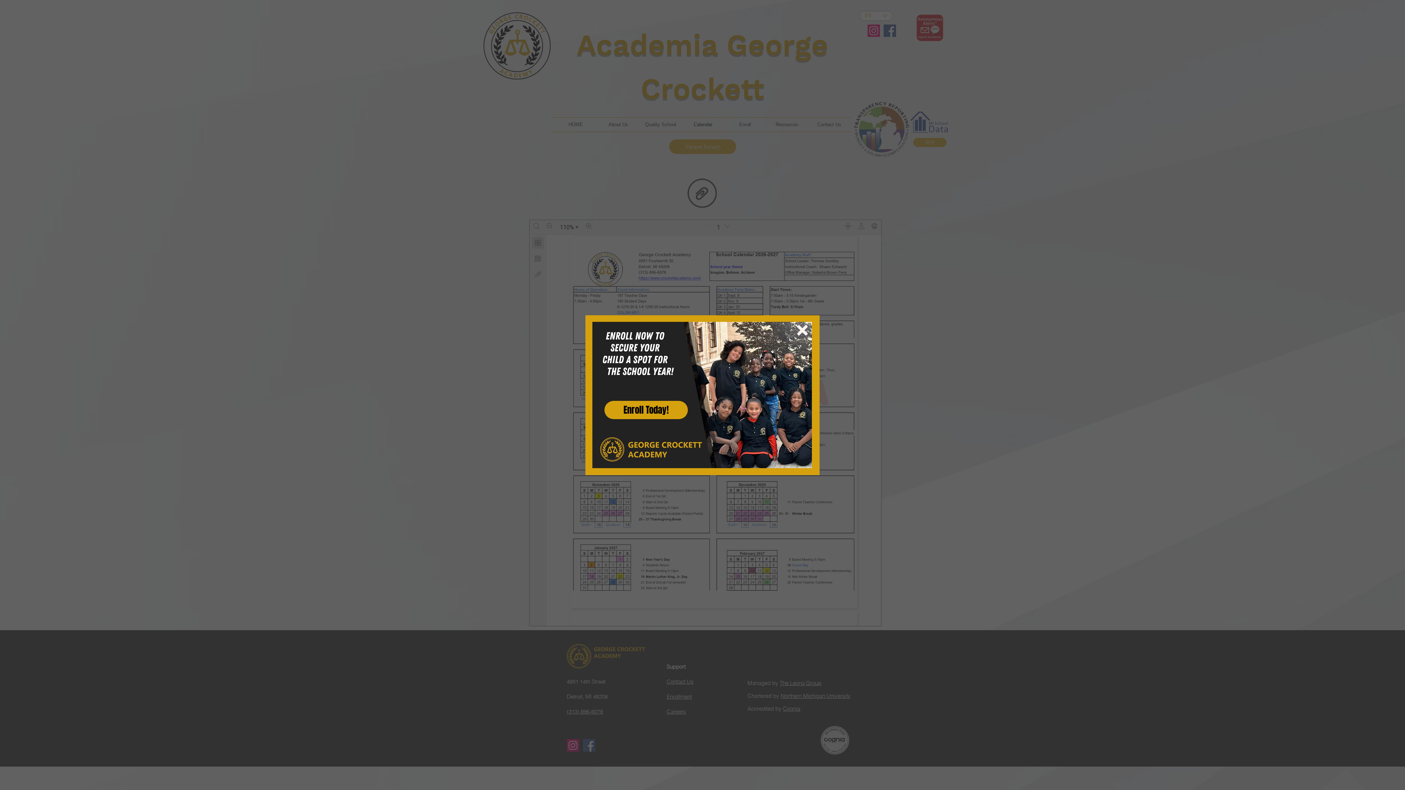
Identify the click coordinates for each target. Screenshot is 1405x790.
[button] (802, 330)
